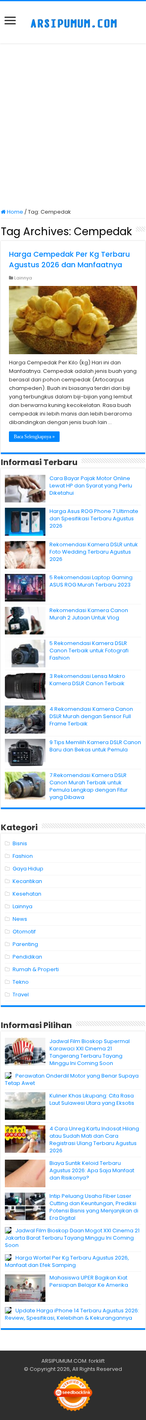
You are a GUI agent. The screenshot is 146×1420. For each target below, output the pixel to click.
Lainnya (23, 278)
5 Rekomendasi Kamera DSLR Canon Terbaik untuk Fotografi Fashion (89, 650)
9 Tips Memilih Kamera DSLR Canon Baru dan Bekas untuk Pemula (95, 745)
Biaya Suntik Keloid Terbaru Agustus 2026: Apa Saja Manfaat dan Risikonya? (91, 1170)
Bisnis (20, 843)
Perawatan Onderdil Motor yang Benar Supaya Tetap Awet (72, 1079)
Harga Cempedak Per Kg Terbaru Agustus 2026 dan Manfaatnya (69, 259)
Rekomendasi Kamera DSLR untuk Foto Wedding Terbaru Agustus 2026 (93, 552)
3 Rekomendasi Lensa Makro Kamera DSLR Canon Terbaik (87, 679)
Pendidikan (27, 957)
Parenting (25, 944)
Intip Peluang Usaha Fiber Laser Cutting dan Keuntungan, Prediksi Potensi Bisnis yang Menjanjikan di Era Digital (93, 1207)
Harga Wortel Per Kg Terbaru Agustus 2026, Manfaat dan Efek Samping (67, 1261)
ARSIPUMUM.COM (63, 1361)
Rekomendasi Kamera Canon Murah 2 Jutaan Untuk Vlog (88, 613)
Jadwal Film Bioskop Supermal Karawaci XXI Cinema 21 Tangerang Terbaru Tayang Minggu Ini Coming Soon (89, 1052)
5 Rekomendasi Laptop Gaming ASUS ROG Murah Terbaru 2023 (91, 581)
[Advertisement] (73, 127)
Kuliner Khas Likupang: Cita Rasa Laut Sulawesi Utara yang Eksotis (91, 1099)
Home (14, 212)
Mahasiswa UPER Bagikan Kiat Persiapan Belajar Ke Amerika (88, 1281)
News (20, 919)
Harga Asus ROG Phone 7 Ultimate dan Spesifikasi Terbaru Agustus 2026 (93, 518)
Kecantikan (27, 881)
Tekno (21, 982)
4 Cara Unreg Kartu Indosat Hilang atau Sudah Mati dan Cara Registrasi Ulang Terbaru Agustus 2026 (94, 1139)
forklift (97, 1361)
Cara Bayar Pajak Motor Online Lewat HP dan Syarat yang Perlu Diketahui (90, 485)
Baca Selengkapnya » (34, 436)
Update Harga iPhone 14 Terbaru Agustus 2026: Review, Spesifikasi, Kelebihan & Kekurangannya (72, 1314)
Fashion (23, 856)
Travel (21, 994)
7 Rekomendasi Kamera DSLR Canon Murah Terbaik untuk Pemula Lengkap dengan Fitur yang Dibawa (88, 786)
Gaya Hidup (28, 868)
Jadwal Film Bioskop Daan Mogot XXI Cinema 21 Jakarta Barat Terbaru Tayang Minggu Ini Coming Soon (72, 1238)
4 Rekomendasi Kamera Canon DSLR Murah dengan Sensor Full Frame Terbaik (91, 716)
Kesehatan (27, 894)
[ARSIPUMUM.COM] (73, 22)
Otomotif (24, 931)
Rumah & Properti (36, 969)
